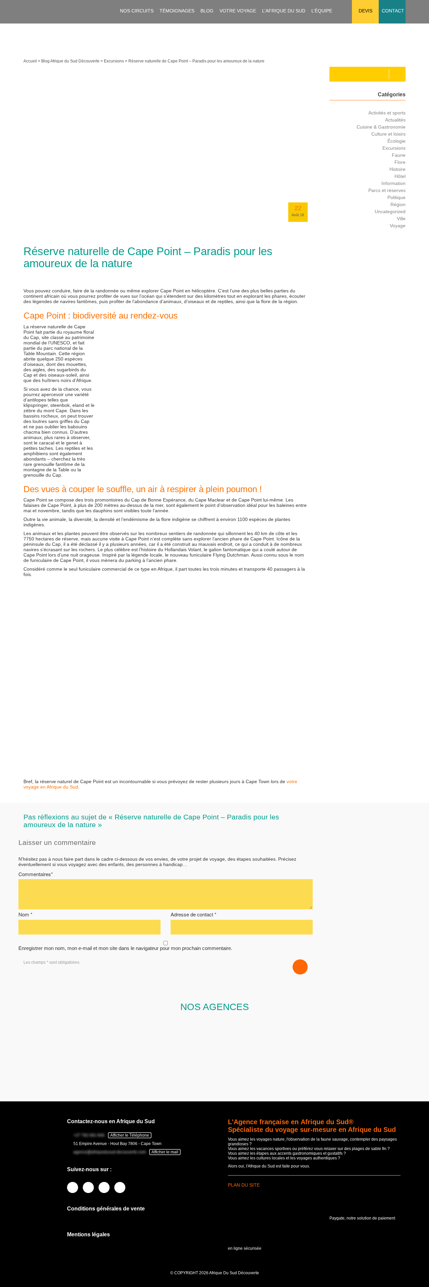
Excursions (114, 61)
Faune (399, 155)
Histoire (397, 169)
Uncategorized (390, 211)
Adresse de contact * (194, 914)
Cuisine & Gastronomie (381, 127)
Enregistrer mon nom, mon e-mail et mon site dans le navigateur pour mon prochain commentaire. (125, 948)
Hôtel (400, 176)
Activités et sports (387, 112)
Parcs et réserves (387, 190)
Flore (400, 162)
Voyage (398, 225)
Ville (401, 218)
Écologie (396, 141)
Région (398, 204)
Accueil (30, 61)
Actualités (395, 120)
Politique (396, 197)
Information (393, 183)
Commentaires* (35, 873)
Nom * (25, 914)
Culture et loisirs (388, 134)
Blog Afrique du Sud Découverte (70, 61)
